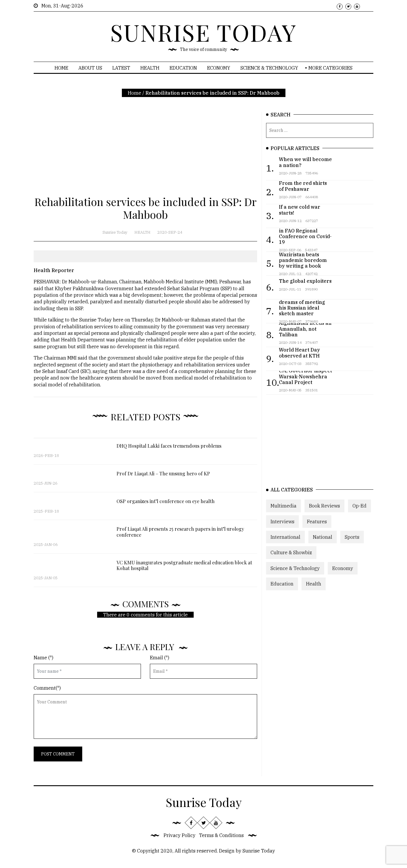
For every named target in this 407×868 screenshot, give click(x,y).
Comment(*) (47, 688)
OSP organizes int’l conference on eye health (165, 501)
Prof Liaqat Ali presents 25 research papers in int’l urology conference (180, 532)
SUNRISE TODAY (203, 32)
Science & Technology (269, 68)
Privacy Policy (179, 835)
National (322, 537)
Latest (121, 68)
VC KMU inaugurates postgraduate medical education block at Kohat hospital (184, 565)
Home (61, 68)
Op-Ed (359, 506)
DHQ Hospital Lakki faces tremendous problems (168, 446)
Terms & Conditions (221, 835)
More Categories (330, 68)
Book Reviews (324, 506)
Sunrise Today (115, 232)
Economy (218, 68)
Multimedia (283, 506)
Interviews (282, 521)
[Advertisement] (145, 153)
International (285, 537)
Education (183, 68)
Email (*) (159, 658)
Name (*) (43, 658)
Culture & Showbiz (291, 552)
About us (90, 68)
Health (149, 68)
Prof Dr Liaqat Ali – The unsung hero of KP (163, 473)
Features (317, 521)
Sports (352, 537)
